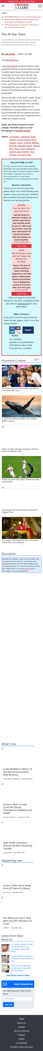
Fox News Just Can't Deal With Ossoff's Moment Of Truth (17, 920)
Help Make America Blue (17, 975)
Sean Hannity (23, 151)
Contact (21, 1027)
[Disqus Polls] (22, 600)
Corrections (21, 1043)
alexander (25, 136)
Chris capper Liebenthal (11, 779)
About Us (21, 1023)
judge (20, 142)
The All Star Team (13, 34)
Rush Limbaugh (27, 148)
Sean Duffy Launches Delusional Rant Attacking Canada (17, 845)
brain (33, 136)
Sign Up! (8, 1004)
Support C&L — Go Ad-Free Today (21, 1)
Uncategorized (24, 154)
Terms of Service (26, 568)
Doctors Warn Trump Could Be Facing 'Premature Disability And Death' (17, 809)
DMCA (21, 1039)
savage (12, 151)
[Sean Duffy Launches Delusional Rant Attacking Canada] (18, 830)
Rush (17, 148)
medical (27, 142)
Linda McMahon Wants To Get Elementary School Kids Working (17, 771)
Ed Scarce (6, 892)
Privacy (21, 1035)
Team (21, 1019)
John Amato (9, 54)
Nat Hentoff (11, 66)
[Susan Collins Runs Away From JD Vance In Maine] (18, 873)
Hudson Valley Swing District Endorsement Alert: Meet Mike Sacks (22, 958)
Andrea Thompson (9, 817)
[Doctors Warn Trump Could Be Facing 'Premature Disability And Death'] (18, 792)
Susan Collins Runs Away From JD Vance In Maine (17, 887)
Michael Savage (23, 130)
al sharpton (14, 136)
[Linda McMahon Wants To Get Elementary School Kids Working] (18, 757)
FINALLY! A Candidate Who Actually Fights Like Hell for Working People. (21, 968)
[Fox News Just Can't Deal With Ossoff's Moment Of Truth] (18, 906)
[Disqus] (22, 653)
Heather (6, 928)
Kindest (15, 335)
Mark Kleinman (12, 60)
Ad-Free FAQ (23, 303)
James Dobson (24, 139)
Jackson (12, 139)
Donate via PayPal (28, 330)
